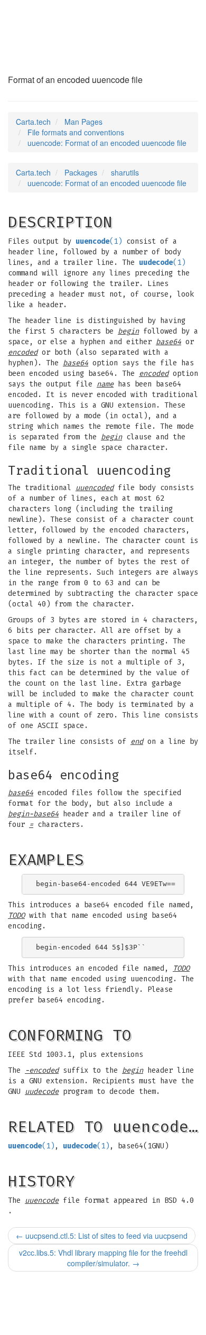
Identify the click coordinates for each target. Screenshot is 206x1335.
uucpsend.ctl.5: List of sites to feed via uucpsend (102, 1235)
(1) (99, 241)
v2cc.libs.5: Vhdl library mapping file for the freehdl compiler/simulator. (103, 1257)
